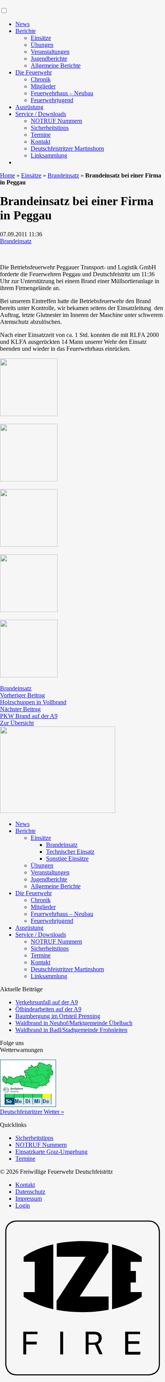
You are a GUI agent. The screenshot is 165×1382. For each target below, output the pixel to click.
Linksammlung (49, 155)
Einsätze (41, 38)
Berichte (25, 31)
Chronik (41, 79)
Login (22, 1205)
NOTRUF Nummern (56, 121)
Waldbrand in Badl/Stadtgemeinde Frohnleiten (71, 1030)
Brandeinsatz (63, 175)
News (22, 24)
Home (7, 175)
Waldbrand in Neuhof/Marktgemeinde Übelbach (73, 1023)
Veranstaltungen (50, 51)
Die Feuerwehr (33, 72)
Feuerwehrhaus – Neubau (62, 93)
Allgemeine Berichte (56, 65)
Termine (41, 134)
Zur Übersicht (17, 723)
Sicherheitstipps (50, 127)
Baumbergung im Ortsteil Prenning (57, 1016)
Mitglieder (43, 86)
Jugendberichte (49, 58)
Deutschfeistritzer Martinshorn (67, 148)
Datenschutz (30, 1191)
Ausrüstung (29, 107)
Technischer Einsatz (70, 851)
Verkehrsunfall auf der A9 (46, 1002)
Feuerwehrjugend (52, 100)
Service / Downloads (40, 114)
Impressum (28, 1198)
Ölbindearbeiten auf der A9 (48, 1009)
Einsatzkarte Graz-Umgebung (51, 1151)
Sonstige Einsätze (67, 858)
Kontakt (40, 141)
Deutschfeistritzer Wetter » (32, 1111)
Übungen (42, 44)
